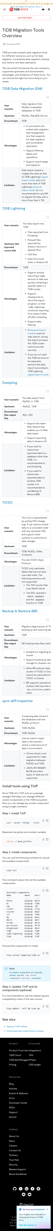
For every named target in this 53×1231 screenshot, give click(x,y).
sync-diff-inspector (17, 701)
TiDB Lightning (13, 208)
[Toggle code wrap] (43, 821)
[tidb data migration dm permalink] (44, 88)
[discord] (24, 1194)
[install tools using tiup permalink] (40, 786)
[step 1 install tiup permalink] (28, 813)
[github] (15, 1189)
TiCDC (7, 502)
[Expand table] (48, 97)
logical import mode (38, 374)
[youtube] (30, 1194)
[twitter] (21, 1189)
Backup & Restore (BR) (19, 611)
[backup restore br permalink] (39, 611)
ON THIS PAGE (25, 18)
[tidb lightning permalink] (27, 208)
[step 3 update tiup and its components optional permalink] (34, 990)
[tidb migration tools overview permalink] (24, 35)
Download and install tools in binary (25, 1031)
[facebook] (32, 1189)
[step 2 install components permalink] (38, 852)
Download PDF (13, 44)
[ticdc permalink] (15, 502)
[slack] (38, 1189)
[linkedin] (27, 1189)
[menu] (4, 9)
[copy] (47, 821)
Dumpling (9, 383)
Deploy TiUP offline (17, 1026)
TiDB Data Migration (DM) (22, 89)
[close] (47, 1209)
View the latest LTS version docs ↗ (26, 7)
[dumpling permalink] (19, 382)
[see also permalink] (18, 1019)
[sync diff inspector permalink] (35, 701)
